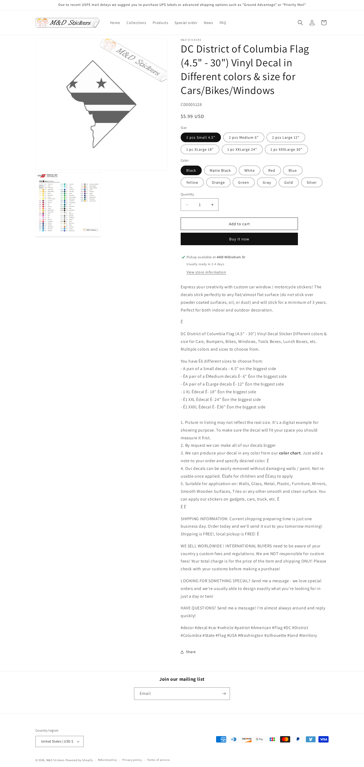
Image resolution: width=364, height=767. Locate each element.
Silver (312, 182)
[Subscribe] (224, 693)
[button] (300, 22)
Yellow (192, 182)
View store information (206, 272)
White (249, 170)
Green (243, 182)
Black (191, 170)
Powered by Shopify (79, 760)
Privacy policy (132, 760)
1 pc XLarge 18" (200, 149)
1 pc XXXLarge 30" (286, 149)
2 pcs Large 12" (286, 137)
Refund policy (107, 760)
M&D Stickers (55, 760)
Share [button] (191, 651)
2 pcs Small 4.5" (200, 137)
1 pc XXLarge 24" (242, 149)
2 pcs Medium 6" (244, 137)
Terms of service (158, 760)
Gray (267, 182)
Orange (218, 182)
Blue (293, 170)
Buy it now (239, 238)
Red (271, 170)
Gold (288, 182)
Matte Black (220, 170)
